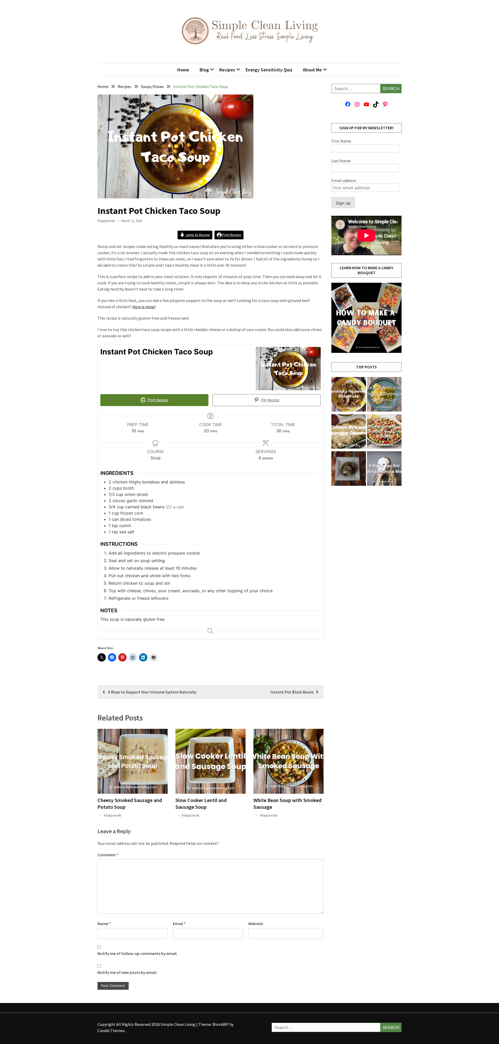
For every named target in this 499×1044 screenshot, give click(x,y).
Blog (204, 70)
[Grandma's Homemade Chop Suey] (348, 395)
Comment (108, 854)
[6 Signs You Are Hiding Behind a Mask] (384, 469)
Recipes (227, 70)
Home (183, 70)
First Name (341, 141)
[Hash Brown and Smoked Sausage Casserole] (384, 395)
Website (255, 923)
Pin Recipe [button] (269, 400)
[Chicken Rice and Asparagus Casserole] (348, 432)
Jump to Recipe (197, 234)
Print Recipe (231, 234)
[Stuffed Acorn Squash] (348, 469)
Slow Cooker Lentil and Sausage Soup (201, 803)
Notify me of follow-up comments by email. (137, 953)
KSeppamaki (106, 221)
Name (104, 923)
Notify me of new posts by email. (127, 972)
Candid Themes (111, 1030)
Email (179, 923)
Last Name (341, 160)
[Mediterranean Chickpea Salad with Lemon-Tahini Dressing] (384, 432)
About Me (312, 70)
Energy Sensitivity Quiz (269, 70)
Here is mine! (143, 306)
